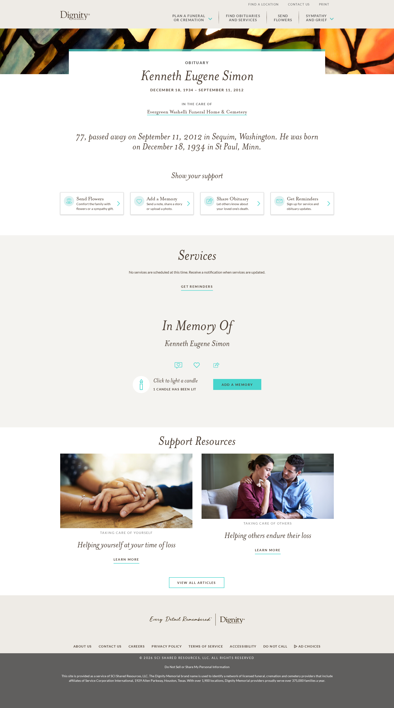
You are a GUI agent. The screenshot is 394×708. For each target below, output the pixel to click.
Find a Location (263, 4)
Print (324, 4)
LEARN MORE (126, 559)
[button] (192, 18)
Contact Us (299, 4)
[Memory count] (178, 364)
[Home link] (75, 15)
